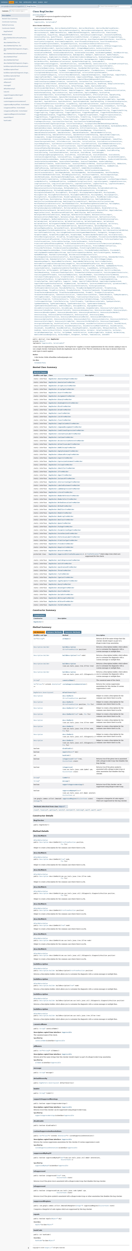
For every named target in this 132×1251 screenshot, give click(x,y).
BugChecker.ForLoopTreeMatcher (61, 465)
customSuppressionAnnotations (74, 684)
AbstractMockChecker (87, 28)
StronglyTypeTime (41, 281)
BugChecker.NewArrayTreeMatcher (61, 516)
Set (35, 639)
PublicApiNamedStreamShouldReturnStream (50, 252)
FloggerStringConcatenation (110, 115)
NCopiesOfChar (102, 210)
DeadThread (102, 83)
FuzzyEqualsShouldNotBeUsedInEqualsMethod (101, 123)
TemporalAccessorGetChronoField (74, 286)
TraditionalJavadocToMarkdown (63, 297)
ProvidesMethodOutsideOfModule (97, 250)
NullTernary (113, 223)
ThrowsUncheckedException (44, 294)
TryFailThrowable (76, 301)
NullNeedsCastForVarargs (85, 223)
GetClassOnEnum (72, 126)
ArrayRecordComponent (55, 39)
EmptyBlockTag (114, 95)
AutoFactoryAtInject (104, 48)
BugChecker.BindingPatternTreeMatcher (63, 403)
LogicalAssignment (101, 181)
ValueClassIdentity (103, 330)
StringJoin (80, 279)
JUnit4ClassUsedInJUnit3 (43, 172)
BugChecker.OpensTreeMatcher (60, 523)
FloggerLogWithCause (73, 112)
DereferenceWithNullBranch (44, 88)
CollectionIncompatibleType (70, 72)
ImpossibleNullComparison (109, 135)
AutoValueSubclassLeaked (84, 52)
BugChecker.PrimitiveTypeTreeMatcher (63, 540)
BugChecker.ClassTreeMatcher (60, 420)
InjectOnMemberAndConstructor (109, 143)
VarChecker (117, 330)
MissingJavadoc (109, 192)
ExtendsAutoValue (96, 106)
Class (40, 684)
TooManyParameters (121, 294)
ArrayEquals (95, 37)
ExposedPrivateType (62, 106)
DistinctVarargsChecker (43, 90)
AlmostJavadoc (111, 32)
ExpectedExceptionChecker (89, 104)
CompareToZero (120, 75)
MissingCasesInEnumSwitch (44, 192)
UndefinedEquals (65, 306)
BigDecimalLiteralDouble (58, 57)
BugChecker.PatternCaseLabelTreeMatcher (64, 537)
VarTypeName (66, 332)
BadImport (89, 55)
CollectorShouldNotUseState (69, 75)
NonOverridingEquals (42, 219)
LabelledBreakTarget (83, 177)
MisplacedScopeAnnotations (84, 190)
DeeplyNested (39, 86)
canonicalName (67, 680)
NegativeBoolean (115, 210)
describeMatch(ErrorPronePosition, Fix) (15, 38)
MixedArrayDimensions (72, 197)
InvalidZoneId (114, 155)
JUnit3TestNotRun (76, 170)
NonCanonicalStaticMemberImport (46, 217)
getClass (53, 810)
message (65, 781)
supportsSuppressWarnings (72, 784)
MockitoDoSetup (56, 199)
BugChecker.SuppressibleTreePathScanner (64, 554)
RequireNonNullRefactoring (83, 261)
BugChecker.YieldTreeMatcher (60, 605)
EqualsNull (38, 101)
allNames (65, 639)
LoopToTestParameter (116, 183)
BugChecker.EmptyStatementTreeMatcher (63, 451)
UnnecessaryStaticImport (43, 321)
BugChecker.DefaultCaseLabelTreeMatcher (64, 444)
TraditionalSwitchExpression (87, 297)
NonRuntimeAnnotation (60, 219)
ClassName (62, 70)
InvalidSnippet (98, 152)
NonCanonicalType (67, 217)
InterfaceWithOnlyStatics (89, 148)
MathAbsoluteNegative (78, 186)
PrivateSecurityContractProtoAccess (77, 246)
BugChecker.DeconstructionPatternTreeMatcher (66, 440)
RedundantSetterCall (58, 259)
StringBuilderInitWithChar (86, 277)
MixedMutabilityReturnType (107, 197)
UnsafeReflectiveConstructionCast (99, 323)
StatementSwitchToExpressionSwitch (88, 272)
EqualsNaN (120, 99)
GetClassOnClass (58, 126)
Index (35, 2)
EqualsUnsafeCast (64, 101)
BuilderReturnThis (41, 61)
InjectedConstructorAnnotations (109, 141)
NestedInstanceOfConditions (62, 212)
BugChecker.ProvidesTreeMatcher (61, 544)
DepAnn (87, 86)
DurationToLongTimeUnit (82, 95)
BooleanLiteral (40, 59)
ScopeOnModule (92, 268)
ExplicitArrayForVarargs (43, 106)
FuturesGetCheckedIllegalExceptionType (49, 123)
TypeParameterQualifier (76, 303)
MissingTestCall (40, 197)
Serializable (51, 22)
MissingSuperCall (111, 195)
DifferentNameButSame (65, 88)
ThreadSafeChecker (74, 290)
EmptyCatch (38, 97)
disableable (67, 748)
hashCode (65, 755)
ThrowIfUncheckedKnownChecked (45, 292)
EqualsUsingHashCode (81, 101)
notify (61, 810)
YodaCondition (95, 334)
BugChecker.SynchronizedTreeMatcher (63, 567)
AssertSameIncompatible (64, 41)
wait (87, 810)
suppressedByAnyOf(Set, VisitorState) (16, 104)
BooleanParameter (54, 59)
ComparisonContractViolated (64, 77)
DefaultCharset (51, 86)
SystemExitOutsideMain (43, 286)
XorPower (84, 334)
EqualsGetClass (57, 99)
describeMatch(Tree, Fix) (12, 42)
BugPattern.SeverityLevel (43, 692)
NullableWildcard (41, 223)
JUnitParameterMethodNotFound (62, 177)
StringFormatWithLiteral (64, 279)
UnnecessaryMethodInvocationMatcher (75, 317)
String (40, 639)
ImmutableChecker (64, 132)
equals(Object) (9, 117)
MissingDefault (61, 192)
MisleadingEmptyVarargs (43, 190)
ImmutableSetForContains (61, 135)
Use (16, 2)
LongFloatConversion (42, 183)
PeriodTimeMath (91, 237)
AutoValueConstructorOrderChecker (98, 50)
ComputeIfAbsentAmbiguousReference (90, 79)
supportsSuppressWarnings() (13, 95)
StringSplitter (91, 279)
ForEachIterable (73, 117)
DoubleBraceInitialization (114, 90)
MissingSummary (97, 195)
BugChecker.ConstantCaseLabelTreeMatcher (65, 434)
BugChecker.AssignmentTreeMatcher (62, 396)
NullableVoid (109, 221)
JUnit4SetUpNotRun (78, 172)
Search (40, 2)
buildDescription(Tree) (11, 69)
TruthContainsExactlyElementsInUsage (84, 299)
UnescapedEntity (79, 306)
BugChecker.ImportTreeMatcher (60, 475)
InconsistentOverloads (61, 139)
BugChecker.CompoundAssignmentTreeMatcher (65, 427)
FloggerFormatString (119, 110)
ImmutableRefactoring (42, 135)
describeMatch (67, 696)
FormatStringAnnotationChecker (104, 117)
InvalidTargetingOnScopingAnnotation (48, 155)
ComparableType (108, 75)
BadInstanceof (100, 55)
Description (6, 15)
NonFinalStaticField (107, 217)
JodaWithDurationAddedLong (91, 168)
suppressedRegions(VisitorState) (14, 114)
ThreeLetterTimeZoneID (91, 290)
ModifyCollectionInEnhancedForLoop (48, 201)
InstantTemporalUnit (69, 148)
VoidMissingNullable (96, 332)
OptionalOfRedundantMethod (81, 228)
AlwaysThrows (52, 35)
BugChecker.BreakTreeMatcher (60, 410)
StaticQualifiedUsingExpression (46, 277)
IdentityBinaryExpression (44, 130)
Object (41, 341)
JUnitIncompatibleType (109, 175)
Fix (88, 704)
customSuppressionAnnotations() (15, 101)
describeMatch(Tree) (10, 57)
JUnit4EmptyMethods (62, 172)
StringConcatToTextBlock (43, 279)
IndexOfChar (117, 139)
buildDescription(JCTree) (12, 76)
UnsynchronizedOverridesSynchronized (48, 326)
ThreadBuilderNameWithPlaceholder (89, 288)
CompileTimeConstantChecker (45, 79)
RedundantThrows (73, 259)
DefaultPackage (77, 86)
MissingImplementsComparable (91, 192)
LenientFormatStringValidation (46, 179)
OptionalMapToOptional (103, 226)
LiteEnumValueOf (100, 179)
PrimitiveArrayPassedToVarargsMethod (48, 243)
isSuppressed (67, 759)
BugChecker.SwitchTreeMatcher (60, 563)
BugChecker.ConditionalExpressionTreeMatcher (66, 430)
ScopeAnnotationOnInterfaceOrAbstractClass (68, 268)
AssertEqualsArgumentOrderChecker (101, 39)
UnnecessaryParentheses (63, 319)
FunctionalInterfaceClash (62, 121)
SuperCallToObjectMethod (88, 281)
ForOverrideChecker (70, 119)
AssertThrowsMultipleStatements (46, 43)
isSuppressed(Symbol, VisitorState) (15, 111)
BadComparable (78, 55)
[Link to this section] (58, 367)
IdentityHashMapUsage (83, 130)
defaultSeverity (68, 692)
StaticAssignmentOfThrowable (45, 275)
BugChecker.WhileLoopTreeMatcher (61, 598)
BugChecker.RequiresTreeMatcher (61, 547)
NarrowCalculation (64, 210)
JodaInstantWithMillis (96, 166)
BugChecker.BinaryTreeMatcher (60, 399)
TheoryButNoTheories (67, 288)
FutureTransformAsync (75, 123)
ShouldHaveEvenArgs (41, 272)
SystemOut (57, 286)
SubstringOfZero (55, 281)
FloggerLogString (41, 112)
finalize (43, 810)
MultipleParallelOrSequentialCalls (71, 206)
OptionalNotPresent (61, 228)
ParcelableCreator (116, 235)
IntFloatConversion (74, 150)
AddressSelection (97, 32)
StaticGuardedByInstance (67, 275)
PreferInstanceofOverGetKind (92, 239)
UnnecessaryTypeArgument (109, 321)
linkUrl (65, 777)
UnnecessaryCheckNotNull (109, 312)
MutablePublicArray (109, 208)
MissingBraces (101, 190)
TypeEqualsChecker (113, 301)
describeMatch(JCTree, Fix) (12, 45)
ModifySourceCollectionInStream (101, 201)
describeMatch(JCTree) (11, 60)
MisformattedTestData (88, 188)
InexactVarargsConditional (44, 141)
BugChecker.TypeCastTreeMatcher (61, 577)
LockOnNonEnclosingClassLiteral (79, 181)
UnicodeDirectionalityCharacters (47, 308)
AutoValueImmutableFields (63, 52)
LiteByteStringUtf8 (84, 179)
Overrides (71, 230)
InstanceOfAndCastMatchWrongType (47, 148)
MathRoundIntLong (94, 186)
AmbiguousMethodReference (69, 35)
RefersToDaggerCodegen (103, 259)
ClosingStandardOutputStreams (45, 72)
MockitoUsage (68, 199)
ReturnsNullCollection (62, 266)
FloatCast (114, 108)
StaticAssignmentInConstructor (116, 272)
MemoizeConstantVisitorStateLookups (48, 188)
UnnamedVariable (92, 308)
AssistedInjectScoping (77, 46)
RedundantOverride (41, 259)
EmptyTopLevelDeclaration (98, 97)
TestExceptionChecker (97, 286)
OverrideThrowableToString (44, 232)
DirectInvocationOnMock (84, 88)
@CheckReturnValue (41, 840)
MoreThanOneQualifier (70, 203)
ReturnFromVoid (107, 263)
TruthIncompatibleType (43, 301)
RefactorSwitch (87, 259)
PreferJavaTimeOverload (113, 239)
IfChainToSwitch (99, 130)
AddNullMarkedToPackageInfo (79, 32)
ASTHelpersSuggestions (113, 46)
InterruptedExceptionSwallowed (112, 148)
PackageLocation (115, 232)
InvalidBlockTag (113, 150)
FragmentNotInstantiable (104, 119)
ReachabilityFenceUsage (58, 254)
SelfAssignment (52, 270)
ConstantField (72, 81)
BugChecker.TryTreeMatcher (59, 574)
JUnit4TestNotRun (111, 172)
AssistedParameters (95, 46)
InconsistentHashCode (42, 139)
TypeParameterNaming (58, 303)
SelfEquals (77, 270)
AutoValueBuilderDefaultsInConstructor (67, 50)
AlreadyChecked (40, 35)
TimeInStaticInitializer (65, 294)
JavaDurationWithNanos (97, 159)
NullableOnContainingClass (107, 219)
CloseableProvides (113, 70)
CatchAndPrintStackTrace (118, 64)
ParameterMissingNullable (59, 235)
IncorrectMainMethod (79, 139)
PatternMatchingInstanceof (44, 237)
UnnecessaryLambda (97, 314)
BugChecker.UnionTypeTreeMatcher (61, 588)
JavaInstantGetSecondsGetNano (45, 161)
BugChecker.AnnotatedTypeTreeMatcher (63, 379)
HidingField (73, 128)
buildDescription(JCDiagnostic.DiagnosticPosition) (17, 72)
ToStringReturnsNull (42, 297)
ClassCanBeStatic (107, 68)
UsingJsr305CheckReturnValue (74, 330)
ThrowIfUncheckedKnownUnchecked (71, 292)
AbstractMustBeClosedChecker (107, 28)
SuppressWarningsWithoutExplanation (48, 283)
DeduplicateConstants (116, 83)
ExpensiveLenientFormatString (111, 104)
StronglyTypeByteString (108, 279)
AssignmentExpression (69, 43)
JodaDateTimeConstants (58, 166)
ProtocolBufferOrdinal (43, 248)
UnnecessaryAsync (120, 310)
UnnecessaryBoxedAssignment (45, 312)
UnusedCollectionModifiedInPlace (96, 326)
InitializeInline (88, 141)
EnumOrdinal (113, 97)
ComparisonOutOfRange (84, 77)
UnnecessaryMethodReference (101, 317)
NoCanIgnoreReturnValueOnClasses (47, 215)
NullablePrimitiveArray (74, 221)
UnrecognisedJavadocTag (43, 323)
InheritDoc (76, 141)
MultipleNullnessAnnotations (45, 206)
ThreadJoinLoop (110, 288)
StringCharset (122, 277)
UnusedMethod (50, 328)
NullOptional (102, 223)
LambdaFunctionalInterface (103, 177)
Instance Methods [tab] (54, 632)
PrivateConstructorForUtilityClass (48, 246)
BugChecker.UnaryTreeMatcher (60, 584)
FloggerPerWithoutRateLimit (111, 112)
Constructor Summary (9, 22)
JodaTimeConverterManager (60, 168)
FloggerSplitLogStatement (88, 115)
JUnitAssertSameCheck (90, 175)
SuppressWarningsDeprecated (110, 281)
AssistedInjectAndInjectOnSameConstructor (50, 46)
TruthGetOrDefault (107, 299)
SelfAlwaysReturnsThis (108, 268)
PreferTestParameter (79, 241)
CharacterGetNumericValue (44, 68)
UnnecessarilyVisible (62, 310)
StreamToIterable (67, 277)
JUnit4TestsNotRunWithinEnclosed (47, 175)
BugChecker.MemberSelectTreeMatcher (63, 499)
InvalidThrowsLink (84, 155)
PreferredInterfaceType (61, 241)
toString (79, 810)
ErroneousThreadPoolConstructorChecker (49, 104)
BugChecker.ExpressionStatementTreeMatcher (65, 461)
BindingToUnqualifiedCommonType (111, 57)
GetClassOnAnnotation (42, 126)
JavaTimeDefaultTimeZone (43, 163)
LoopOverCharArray (100, 183)
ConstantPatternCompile (103, 81)
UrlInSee (121, 328)
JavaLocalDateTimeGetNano (69, 161)
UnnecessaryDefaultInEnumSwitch (60, 314)
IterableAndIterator (98, 157)
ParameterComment (41, 235)
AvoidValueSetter (41, 55)
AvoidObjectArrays (121, 52)
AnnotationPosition (41, 37)
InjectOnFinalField (88, 143)
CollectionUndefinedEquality (45, 75)
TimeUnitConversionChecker (86, 294)
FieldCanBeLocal (54, 108)
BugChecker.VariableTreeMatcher (61, 594)
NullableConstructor (87, 219)
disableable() (8, 98)
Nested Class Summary (10, 18)
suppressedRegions (69, 798)
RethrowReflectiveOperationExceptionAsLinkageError (54, 263)
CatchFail (38, 66)
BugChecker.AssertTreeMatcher (60, 392)
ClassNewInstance (97, 70)
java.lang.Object (39, 15)
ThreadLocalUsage (41, 290)
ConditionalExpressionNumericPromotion (49, 81)
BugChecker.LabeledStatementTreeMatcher (64, 485)
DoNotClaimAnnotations (94, 90)
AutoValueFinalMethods (43, 52)
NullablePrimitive (56, 221)
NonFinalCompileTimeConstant (87, 217)
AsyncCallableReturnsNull (44, 48)
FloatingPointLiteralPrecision (77, 110)
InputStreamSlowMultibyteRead (88, 146)
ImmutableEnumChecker (80, 132)
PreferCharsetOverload (70, 239)
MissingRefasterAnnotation (58, 195)
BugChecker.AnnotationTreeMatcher (62, 382)
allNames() (7, 82)
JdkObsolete (121, 163)
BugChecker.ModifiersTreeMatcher (61, 509)
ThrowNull (89, 292)
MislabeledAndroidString (107, 188)
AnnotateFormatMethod (112, 35)
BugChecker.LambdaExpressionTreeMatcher (64, 489)
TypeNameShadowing (41, 303)
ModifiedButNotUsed (102, 199)
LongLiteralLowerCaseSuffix (62, 183)
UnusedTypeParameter (80, 328)
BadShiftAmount (112, 55)
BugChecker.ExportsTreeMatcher (61, 458)
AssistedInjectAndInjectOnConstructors (94, 43)
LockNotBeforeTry (41, 181)
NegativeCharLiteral (42, 212)
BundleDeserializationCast (60, 61)
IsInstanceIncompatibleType (45, 157)
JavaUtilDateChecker (63, 163)
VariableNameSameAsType (43, 332)
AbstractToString (111, 30)
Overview (4, 2)
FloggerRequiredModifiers (66, 115)
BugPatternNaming (106, 59)
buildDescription (69, 647)
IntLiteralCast (89, 150)
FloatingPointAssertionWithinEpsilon (48, 110)
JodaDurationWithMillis (77, 166)
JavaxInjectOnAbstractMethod (83, 163)
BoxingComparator (91, 59)
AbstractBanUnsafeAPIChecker (66, 28)
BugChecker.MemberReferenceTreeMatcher (64, 495)
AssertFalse (120, 39)
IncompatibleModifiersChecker (78, 137)
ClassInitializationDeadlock (45, 70)
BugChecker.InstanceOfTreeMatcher (62, 478)
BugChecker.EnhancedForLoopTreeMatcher (64, 454)
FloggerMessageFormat (90, 112)
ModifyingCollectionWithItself (75, 201)
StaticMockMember (85, 275)
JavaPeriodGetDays (106, 161)
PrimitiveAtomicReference (75, 243)
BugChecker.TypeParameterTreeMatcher (63, 581)
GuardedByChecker (86, 126)
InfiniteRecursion (64, 141)
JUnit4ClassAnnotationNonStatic (97, 170)
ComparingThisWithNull (43, 77)
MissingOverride (40, 195)
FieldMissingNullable (85, 108)
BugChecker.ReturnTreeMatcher (60, 550)
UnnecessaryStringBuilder (65, 321)
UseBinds (37, 330)
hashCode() (7, 120)
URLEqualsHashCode (110, 328)
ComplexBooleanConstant (66, 79)
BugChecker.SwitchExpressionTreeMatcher (64, 560)
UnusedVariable (95, 328)
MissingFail (73, 192)
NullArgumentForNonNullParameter (62, 223)
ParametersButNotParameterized (95, 235)
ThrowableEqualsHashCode (110, 290)
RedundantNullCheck (116, 257)
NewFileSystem (80, 212)
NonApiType (66, 215)
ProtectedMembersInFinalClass (104, 246)
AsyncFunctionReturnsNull (66, 48)
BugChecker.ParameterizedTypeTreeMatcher (65, 530)
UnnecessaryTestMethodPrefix (87, 321)
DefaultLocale (64, 86)
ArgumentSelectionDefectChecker (76, 37)
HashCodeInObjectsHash (43, 128)
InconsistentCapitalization (103, 137)
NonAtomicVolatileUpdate (80, 215)
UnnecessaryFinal (81, 314)
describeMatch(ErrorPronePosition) (15, 53)
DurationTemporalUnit (63, 95)
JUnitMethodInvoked (41, 177)
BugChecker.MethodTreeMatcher (60, 506)
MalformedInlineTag (60, 186)
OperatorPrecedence (85, 226)
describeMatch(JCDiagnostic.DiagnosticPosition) (17, 63)
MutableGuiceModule (92, 208)
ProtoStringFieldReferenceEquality (93, 248)
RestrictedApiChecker (103, 261)
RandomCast (116, 252)
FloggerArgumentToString (99, 110)
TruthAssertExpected (42, 299)
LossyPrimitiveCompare (43, 186)
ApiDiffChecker (56, 37)
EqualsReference (50, 101)
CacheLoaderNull (98, 61)
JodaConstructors (41, 166)
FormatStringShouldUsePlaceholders (48, 119)
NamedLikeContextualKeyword (45, 210)
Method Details (7, 34)
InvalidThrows (70, 155)
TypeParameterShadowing (96, 303)
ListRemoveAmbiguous (68, 179)
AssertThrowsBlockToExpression (87, 41)
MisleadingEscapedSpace (63, 190)
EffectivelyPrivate (100, 95)
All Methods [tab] (39, 632)
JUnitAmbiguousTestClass (71, 175)
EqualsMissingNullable (106, 99)
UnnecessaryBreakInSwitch (89, 312)
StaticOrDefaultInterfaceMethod (106, 275)
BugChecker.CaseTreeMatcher (59, 413)
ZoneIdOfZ (105, 334)
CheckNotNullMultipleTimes (88, 68)
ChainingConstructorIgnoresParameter (98, 66)
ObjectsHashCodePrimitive (66, 226)
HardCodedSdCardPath (119, 126)
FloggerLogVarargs (56, 112)
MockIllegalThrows (41, 199)
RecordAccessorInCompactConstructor (83, 254)
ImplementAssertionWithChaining (85, 135)
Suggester (67, 281)
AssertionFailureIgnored (43, 41)
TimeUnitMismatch (105, 294)
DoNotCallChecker (60, 90)
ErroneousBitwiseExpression (116, 101)
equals (64, 752)
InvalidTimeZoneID (100, 155)
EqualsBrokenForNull (42, 99)
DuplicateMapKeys (91, 92)
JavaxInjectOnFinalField (105, 163)
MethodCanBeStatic (71, 188)
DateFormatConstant (76, 83)
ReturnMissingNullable (43, 266)
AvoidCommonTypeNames (103, 52)
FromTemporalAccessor (42, 121)
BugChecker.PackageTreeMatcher (61, 526)
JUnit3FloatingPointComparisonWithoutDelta (51, 170)
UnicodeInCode (79, 308)
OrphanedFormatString (101, 228)
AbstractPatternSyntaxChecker (45, 30)
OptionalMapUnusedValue (43, 228)
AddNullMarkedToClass (58, 32)
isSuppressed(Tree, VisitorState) (14, 108)
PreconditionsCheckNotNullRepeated (112, 237)
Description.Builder (41, 647)
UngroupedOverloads (94, 306)
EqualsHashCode (70, 99)
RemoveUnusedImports (42, 261)
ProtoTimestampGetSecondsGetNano (47, 250)
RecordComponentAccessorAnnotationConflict (51, 257)
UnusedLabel (38, 328)
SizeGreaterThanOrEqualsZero (62, 272)
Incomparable (39, 137)
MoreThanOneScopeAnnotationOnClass (94, 203)
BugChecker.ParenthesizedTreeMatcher (63, 533)
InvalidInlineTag (41, 152)
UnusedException (116, 326)
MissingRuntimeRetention (80, 195)
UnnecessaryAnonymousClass (82, 310)
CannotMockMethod (84, 64)
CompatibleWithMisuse (103, 77)
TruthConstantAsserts (60, 299)
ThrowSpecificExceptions (104, 292)
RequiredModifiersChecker (61, 261)
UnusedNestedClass (64, 328)
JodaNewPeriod (112, 166)
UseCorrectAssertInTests (52, 330)
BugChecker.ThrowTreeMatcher (60, 570)
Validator (91, 330)
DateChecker (62, 83)
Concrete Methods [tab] (72, 632)
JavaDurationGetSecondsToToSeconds (73, 159)
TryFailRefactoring (60, 301)
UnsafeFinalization (61, 323)
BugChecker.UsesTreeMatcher (59, 591)
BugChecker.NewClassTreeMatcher (61, 520)
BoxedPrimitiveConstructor (72, 59)
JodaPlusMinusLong (41, 168)
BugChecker (31, 6)
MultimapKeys (114, 203)
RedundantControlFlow (98, 257)
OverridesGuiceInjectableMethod (88, 230)
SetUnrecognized (96, 270)
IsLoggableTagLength (81, 157)
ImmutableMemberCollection (100, 132)
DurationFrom (104, 92)
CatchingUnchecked (50, 66)
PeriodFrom (61, 237)
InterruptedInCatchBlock (43, 150)
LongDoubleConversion (117, 181)
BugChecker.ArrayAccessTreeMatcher (62, 386)
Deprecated (27, 2)
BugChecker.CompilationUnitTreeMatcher (64, 423)
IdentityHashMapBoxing (64, 130)
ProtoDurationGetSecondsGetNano (65, 248)
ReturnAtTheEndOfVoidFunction (88, 263)
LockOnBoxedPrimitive (57, 181)
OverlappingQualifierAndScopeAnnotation (50, 230)
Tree (20, 2)
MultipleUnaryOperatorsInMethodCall (48, 208)
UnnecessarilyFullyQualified (111, 308)
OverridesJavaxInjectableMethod (115, 230)
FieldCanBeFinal (40, 108)
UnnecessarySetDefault (119, 319)
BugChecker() (8, 31)
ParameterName (76, 235)
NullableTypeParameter (93, 221)
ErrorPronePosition (70, 649)
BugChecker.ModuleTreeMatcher (60, 513)
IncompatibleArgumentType (56, 137)
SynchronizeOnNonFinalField (100, 283)
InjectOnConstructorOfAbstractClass (66, 143)
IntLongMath (100, 150)
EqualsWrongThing (97, 101)
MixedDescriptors (88, 197)
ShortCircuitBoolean (112, 270)
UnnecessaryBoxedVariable (67, 312)
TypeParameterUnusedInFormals (45, 306)
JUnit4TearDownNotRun (95, 172)
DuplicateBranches (76, 92)
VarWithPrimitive (79, 332)
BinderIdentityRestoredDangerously (83, 57)
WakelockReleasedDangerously (45, 334)
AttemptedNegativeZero (86, 48)
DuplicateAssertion (59, 92)
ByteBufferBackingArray (81, 61)
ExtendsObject (109, 106)
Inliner (54, 146)
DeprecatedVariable (98, 86)
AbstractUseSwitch (41, 32)
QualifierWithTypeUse (102, 252)
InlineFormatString (41, 146)
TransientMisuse (106, 297)
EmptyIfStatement (50, 97)
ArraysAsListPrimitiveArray (75, 39)
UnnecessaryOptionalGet (43, 319)
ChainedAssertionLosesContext (70, 66)
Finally (106, 108)
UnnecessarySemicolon (100, 319)
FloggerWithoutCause (57, 117)
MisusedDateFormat (55, 197)
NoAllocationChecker (95, 212)
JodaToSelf (75, 168)
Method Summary (8, 25)
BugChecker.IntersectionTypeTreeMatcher (64, 482)
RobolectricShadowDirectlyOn (83, 266)
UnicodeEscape (67, 308)
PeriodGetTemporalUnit (75, 237)
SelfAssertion (39, 270)
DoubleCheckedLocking (42, 92)
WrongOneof (75, 334)
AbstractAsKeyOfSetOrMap (43, 28)
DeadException (90, 83)
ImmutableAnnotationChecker (45, 132)
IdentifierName (104, 128)
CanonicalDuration (100, 64)
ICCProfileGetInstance (88, 128)
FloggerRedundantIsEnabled (44, 115)
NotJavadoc (74, 219)
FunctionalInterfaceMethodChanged (87, 121)
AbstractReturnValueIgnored (92, 30)
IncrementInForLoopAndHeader (100, 139)
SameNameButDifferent (114, 266)
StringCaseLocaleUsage (106, 277)
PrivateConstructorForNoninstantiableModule (103, 243)
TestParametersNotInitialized (45, 288)
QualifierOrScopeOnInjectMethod (79, 252)
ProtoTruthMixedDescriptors (72, 250)
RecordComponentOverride (79, 257)
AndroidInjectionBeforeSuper (92, 35)
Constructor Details (8, 28)
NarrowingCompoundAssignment (84, 210)
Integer (37, 801)
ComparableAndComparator (90, 75)
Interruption (60, 150)
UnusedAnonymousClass (73, 326)
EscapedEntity (72, 104)
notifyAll (70, 810)
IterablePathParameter (116, 157)
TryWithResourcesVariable (94, 301)
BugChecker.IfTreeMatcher (58, 471)
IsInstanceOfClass (64, 157)
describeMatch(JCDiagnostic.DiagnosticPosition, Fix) (17, 49)
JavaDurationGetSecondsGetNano (46, 159)
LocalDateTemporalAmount (117, 179)
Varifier (57, 332)
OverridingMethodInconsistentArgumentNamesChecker (76, 232)
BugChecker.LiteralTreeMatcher (61, 492)
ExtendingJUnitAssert (79, 106)
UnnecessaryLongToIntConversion (46, 317)
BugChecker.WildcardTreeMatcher (61, 601)
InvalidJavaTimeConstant (58, 152)
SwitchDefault (82, 283)
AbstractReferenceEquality (69, 30)
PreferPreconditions (42, 241)
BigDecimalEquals (41, 57)
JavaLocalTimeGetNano (89, 161)
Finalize (98, 108)
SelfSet (86, 270)
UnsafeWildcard (120, 323)
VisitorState (67, 761)
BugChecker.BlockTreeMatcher (60, 406)
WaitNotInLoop (119, 332)
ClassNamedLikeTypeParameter (78, 70)
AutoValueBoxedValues (42, 50)
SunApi (74, 281)
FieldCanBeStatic (69, 108)
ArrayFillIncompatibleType (111, 37)
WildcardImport (64, 334)
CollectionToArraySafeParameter (94, 72)
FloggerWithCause (41, 117)
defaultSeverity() (9, 88)
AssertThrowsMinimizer (109, 41)
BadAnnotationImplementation (60, 55)
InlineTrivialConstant (67, 146)
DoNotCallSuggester (76, 90)
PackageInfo (102, 232)
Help (45, 2)
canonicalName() (9, 79)
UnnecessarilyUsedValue (43, 310)
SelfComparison (65, 270)
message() (7, 85)
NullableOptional (41, 221)
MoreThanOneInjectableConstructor (47, 203)
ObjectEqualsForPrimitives (44, 226)
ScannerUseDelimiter (42, 268)
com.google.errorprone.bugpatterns (13, 6)
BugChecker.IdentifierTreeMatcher (62, 468)
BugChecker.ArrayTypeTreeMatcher (61, 389)
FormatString (85, 117)
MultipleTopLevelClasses (96, 206)
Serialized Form (40, 363)
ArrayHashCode (39, 39)
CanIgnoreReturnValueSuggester (46, 64)
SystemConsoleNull (120, 283)
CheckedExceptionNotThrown (66, 68)
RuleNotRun (100, 266)
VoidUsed (108, 332)
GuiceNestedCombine (102, 126)
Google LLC (48, 1247)
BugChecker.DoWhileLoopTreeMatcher (62, 447)
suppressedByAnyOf (69, 790)
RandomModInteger (41, 254)
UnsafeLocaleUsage (78, 323)
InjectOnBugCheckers (42, 143)
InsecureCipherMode (109, 146)
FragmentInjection (87, 119)
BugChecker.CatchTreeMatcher (60, 416)
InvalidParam (85, 152)
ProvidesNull (115, 250)
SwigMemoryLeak (70, 283)
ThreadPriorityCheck (57, 290)
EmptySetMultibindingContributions (72, 97)
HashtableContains (60, 128)
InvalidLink (74, 152)
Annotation (56, 684)
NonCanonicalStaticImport (102, 215)
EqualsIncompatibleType (87, 99)
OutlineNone (115, 228)
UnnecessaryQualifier (82, 319)
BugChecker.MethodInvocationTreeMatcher (64, 502)
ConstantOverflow (85, 81)
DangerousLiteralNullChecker (45, 83)
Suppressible (39, 22)
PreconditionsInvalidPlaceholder (47, 239)
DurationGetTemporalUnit (43, 95)
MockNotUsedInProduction (84, 199)
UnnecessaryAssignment (103, 310)
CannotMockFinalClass (68, 64)
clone (36, 810)
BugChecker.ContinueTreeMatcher (61, 437)
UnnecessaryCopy (40, 314)
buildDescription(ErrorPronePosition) (16, 66)
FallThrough (121, 106)
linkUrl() (6, 92)
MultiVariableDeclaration (74, 208)
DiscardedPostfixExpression (105, 88)
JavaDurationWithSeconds (117, 159)
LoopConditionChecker (83, 183)
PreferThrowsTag (95, 241)
